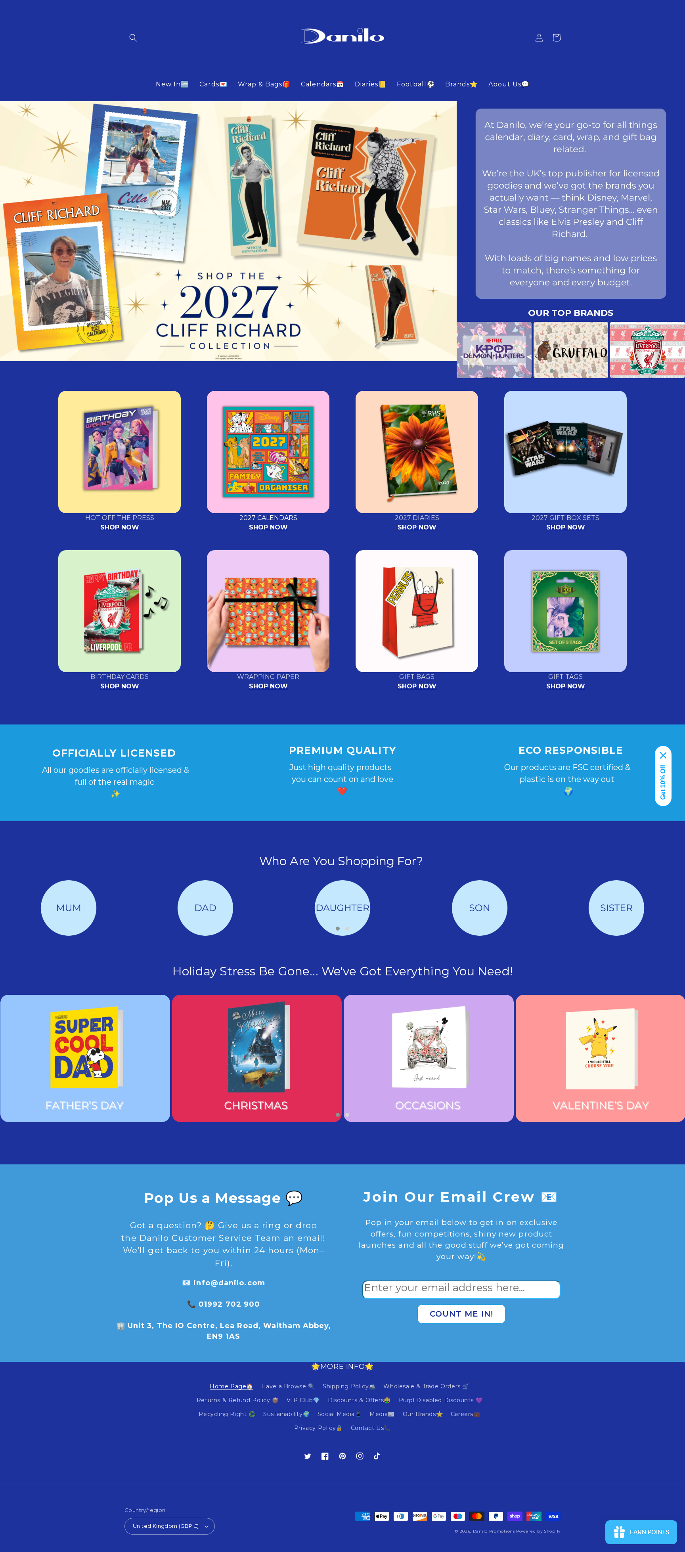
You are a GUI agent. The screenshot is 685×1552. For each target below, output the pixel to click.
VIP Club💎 (303, 1400)
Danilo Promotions (494, 1531)
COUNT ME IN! (461, 1314)
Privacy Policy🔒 (318, 1428)
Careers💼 (465, 1414)
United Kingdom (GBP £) (166, 1526)
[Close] (663, 755)
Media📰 (382, 1414)
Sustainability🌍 (286, 1414)
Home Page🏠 (231, 1386)
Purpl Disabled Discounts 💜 (441, 1400)
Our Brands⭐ (423, 1414)
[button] (133, 37)
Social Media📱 (340, 1414)
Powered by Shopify (538, 1531)
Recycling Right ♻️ (227, 1414)
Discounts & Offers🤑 (359, 1400)
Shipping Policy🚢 (349, 1386)
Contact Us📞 (371, 1428)
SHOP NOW (119, 527)
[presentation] (445, 350)
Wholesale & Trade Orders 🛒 (426, 1386)
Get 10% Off (663, 782)
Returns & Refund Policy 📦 (238, 1400)
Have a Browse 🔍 (288, 1386)
